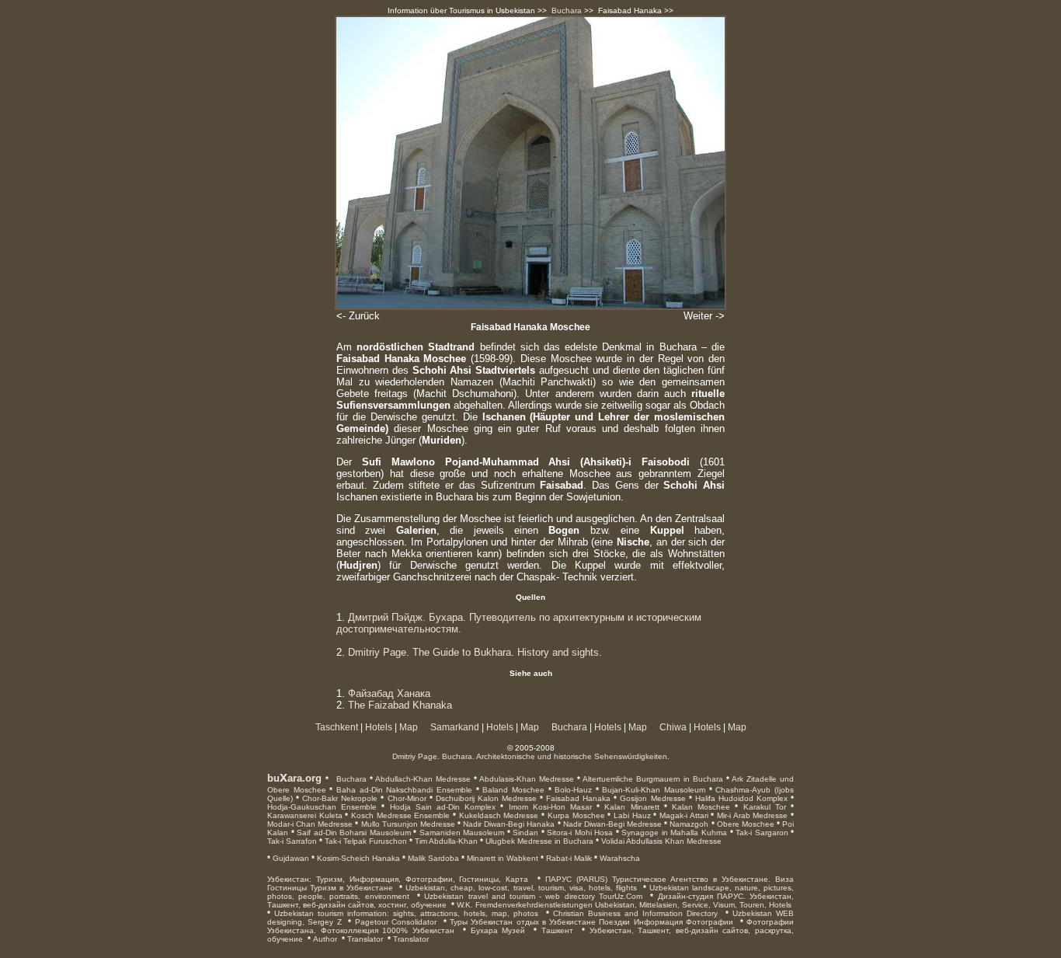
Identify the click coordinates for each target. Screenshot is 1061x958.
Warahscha (618, 858)
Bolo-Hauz (572, 790)
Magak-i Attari (682, 815)
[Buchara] (334, 778)
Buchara (566, 10)
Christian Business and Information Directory (635, 913)
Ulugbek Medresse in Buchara (538, 841)
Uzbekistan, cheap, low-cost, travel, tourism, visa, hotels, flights (520, 887)
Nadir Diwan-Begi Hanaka (508, 824)
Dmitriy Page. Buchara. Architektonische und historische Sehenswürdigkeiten (529, 756)
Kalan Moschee (698, 807)
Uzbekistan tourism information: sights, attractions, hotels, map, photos (406, 913)
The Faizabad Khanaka (400, 705)
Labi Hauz (630, 815)
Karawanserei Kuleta (305, 815)
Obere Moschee (744, 824)
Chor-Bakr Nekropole (338, 798)
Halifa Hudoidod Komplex (740, 798)
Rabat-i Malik (568, 858)
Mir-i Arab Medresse (751, 815)
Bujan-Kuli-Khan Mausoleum (652, 790)
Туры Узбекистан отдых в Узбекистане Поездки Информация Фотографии (591, 922)
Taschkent (336, 727)
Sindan (524, 832)
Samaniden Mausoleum (460, 832)
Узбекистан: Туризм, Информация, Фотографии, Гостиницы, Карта (397, 879)
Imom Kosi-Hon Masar (547, 807)
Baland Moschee (511, 790)
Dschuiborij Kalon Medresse (485, 798)
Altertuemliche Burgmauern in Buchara (651, 779)
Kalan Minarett (629, 807)
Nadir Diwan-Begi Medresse (611, 824)
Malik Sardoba (432, 858)
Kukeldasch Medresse (497, 815)
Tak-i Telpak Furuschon (364, 841)
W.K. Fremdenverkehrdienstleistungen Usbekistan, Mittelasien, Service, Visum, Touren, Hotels (624, 905)
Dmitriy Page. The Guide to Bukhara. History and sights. (475, 652)
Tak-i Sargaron (760, 832)
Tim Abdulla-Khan (445, 841)
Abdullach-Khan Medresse (422, 779)
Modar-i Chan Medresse (310, 824)
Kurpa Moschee (574, 815)
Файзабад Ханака (389, 693)
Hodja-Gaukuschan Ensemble (322, 807)
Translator (365, 939)
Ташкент (557, 930)
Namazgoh (687, 824)
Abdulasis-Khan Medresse (525, 779)
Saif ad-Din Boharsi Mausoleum (352, 832)
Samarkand (454, 727)
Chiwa (673, 727)
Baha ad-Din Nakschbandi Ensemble (402, 790)
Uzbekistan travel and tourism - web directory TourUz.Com (533, 896)
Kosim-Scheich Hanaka (357, 858)
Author (325, 939)
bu (273, 778)
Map (408, 727)
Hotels (378, 727)
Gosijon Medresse (651, 798)
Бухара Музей (498, 930)
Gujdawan (289, 858)
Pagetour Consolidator (396, 922)
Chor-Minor (405, 798)
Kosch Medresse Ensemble (399, 815)
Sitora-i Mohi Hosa (579, 832)
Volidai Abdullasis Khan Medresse (660, 841)
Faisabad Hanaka (577, 798)
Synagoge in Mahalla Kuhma (673, 832)
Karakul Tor (761, 807)
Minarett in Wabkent (501, 858)
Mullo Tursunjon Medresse (406, 824)
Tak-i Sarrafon (292, 841)
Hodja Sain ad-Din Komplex (440, 807)
